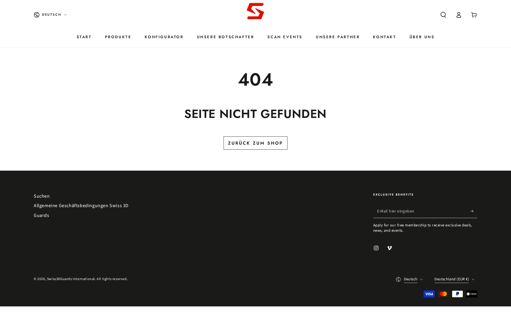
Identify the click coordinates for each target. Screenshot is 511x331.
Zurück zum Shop (255, 143)
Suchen (42, 196)
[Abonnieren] (473, 211)
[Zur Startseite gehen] (255, 15)
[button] (443, 14)
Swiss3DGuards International (71, 279)
